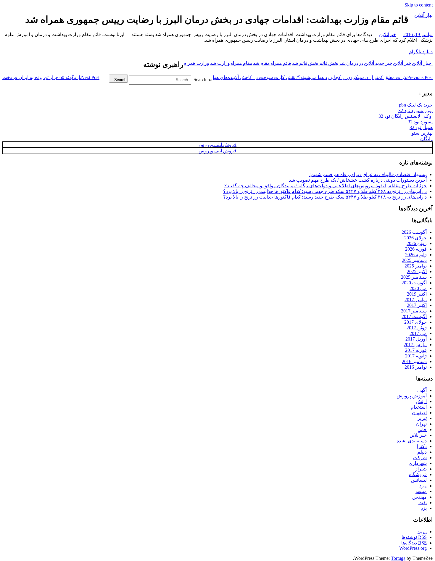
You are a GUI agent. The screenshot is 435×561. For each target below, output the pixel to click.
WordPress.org (413, 548)
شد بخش (337, 63)
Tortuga (398, 558)
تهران (421, 423)
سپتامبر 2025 (414, 277)
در (361, 63)
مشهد (421, 491)
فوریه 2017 (416, 350)
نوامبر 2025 (416, 265)
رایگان (426, 138)
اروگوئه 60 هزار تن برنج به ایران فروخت (50, 77)
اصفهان (419, 412)
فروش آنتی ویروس (217, 144)
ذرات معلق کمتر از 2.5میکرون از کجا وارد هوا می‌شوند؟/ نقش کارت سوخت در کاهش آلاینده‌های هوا (323, 77)
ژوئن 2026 (417, 243)
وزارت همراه (196, 63)
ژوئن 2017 (417, 327)
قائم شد (299, 63)
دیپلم (422, 451)
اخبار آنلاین (422, 63)
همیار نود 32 (421, 127)
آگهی (422, 390)
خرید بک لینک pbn (416, 104)
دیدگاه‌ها (414, 542)
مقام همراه (241, 63)
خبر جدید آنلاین (378, 63)
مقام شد (261, 63)
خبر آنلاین (402, 63)
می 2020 (418, 288)
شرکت (420, 457)
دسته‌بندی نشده (412, 440)
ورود (422, 531)
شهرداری (418, 463)
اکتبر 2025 (417, 271)
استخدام (419, 407)
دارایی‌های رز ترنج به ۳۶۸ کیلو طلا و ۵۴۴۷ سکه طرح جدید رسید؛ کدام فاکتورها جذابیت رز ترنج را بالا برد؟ (325, 191)
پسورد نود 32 (420, 121)
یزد (424, 508)
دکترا (422, 446)
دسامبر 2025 (414, 260)
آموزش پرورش (412, 395)
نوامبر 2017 (416, 299)
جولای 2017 (415, 322)
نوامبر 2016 (416, 367)
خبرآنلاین (387, 34)
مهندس (419, 496)
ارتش (421, 401)
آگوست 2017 (414, 316)
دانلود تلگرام (421, 51)
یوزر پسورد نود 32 (415, 110)
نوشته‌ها (414, 537)
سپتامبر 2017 (414, 310)
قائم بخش (318, 63)
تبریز (422, 418)
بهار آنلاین (423, 15)
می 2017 (418, 333)
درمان (352, 63)
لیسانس (419, 480)
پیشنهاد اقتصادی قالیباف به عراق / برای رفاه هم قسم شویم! (368, 174)
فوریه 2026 (416, 249)
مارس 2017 (415, 344)
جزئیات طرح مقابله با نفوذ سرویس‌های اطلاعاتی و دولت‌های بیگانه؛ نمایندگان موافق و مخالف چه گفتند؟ (325, 185)
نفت (422, 502)
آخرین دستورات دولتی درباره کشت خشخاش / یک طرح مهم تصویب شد (358, 180)
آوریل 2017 (416, 338)
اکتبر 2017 (417, 305)
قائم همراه (280, 63)
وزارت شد (220, 63)
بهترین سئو (422, 133)
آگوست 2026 (414, 232)
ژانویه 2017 (416, 355)
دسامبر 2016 (414, 361)
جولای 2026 (415, 237)
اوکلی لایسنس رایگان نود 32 (405, 116)
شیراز (421, 468)
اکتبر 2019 (417, 293)
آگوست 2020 (414, 282)
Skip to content (419, 4)
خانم (422, 429)
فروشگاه (418, 474)
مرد (423, 485)
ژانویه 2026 (416, 254)
